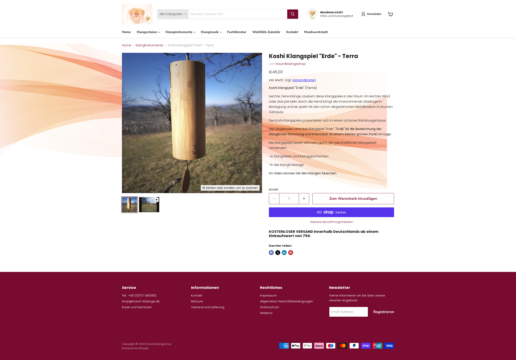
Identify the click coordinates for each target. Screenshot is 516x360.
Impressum (268, 295)
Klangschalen (147, 32)
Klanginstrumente (179, 32)
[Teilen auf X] (277, 252)
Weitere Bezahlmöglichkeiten (331, 222)
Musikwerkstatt (316, 32)
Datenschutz (269, 307)
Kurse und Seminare (137, 307)
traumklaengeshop (291, 63)
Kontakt (292, 32)
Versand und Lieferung (207, 307)
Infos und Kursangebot (336, 16)
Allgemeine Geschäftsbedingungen (286, 301)
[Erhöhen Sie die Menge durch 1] (304, 198)
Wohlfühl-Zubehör (266, 32)
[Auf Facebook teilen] (271, 252)
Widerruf (266, 313)
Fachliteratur (236, 32)
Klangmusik (210, 32)
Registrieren (383, 311)
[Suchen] (292, 14)
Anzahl (273, 189)
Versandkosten (304, 80)
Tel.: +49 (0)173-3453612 (139, 295)
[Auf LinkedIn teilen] (284, 252)
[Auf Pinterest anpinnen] (290, 252)
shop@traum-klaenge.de (141, 301)
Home (126, 32)
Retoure (197, 301)
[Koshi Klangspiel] (129, 205)
